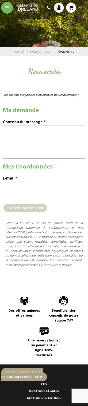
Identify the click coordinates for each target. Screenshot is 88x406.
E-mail (10, 178)
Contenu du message (24, 121)
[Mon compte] (59, 8)
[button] (71, 8)
